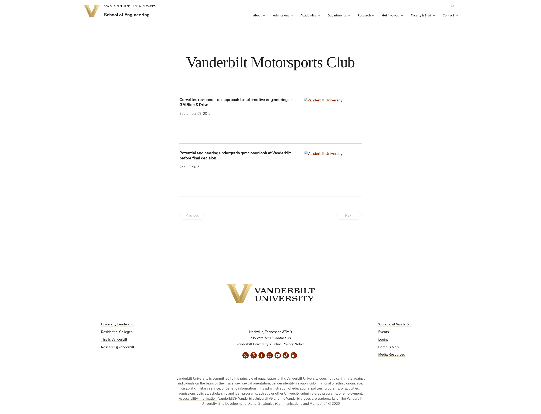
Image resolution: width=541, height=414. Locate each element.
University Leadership (117, 324)
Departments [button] (337, 15)
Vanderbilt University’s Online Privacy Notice (270, 344)
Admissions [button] (281, 15)
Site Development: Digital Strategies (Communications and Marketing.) (272, 404)
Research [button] (364, 15)
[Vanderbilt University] (270, 294)
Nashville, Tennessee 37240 (270, 332)
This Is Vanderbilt (114, 340)
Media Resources (391, 355)
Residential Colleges (117, 332)
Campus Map (388, 347)
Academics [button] (308, 15)
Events (383, 332)
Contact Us (282, 338)
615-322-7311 (260, 338)
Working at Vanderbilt (395, 324)
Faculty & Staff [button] (421, 15)
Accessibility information (198, 399)
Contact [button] (448, 15)
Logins (383, 340)
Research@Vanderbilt (117, 347)
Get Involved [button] (390, 15)
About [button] (257, 15)
